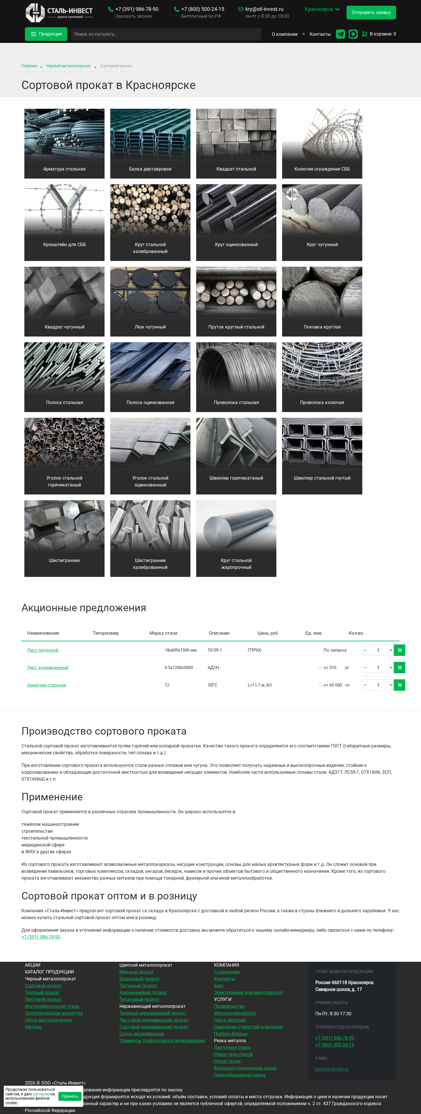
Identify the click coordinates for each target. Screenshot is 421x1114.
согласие (41, 1094)
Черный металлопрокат (68, 66)
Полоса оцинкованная (150, 402)
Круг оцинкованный (236, 244)
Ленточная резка (232, 1047)
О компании (285, 34)
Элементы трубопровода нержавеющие (162, 1040)
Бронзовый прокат (139, 979)
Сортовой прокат (43, 985)
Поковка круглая (322, 327)
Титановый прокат (139, 999)
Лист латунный (42, 650)
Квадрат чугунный (64, 327)
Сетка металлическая (48, 1020)
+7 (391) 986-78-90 (40, 937)
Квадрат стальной (236, 169)
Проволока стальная (236, 402)
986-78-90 (136, 9)
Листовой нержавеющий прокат (153, 1020)
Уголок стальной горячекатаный (64, 481)
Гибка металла (230, 1020)
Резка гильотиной (233, 1054)
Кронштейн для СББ (64, 244)
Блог (219, 985)
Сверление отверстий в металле (248, 1027)
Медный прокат (136, 972)
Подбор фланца (230, 1033)
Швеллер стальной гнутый (322, 478)
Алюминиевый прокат (143, 992)
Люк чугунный (150, 327)
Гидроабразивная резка (239, 1075)
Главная (29, 66)
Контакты (320, 34)
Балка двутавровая (150, 169)
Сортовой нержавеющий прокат (153, 1027)
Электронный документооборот (248, 992)
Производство (229, 1006)
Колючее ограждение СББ (322, 169)
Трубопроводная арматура (54, 1013)
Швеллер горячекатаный (236, 478)
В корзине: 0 (383, 34)
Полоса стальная (64, 402)
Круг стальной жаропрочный (236, 564)
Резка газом (227, 1061)
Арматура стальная (64, 169)
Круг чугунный (322, 244)
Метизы (33, 1027)
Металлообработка (235, 1013)
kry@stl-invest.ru (264, 9)
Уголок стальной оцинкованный (150, 481)
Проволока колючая (322, 402)
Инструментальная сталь (52, 1006)
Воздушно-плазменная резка (245, 1068)
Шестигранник (64, 560)
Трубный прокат (42, 992)
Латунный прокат (138, 985)
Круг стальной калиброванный (150, 248)
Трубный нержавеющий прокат (152, 1013)
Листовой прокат (43, 999)
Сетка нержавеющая (141, 1033)
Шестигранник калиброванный (150, 564)
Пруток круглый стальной (236, 327)
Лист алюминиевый (47, 667)
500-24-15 (202, 9)
